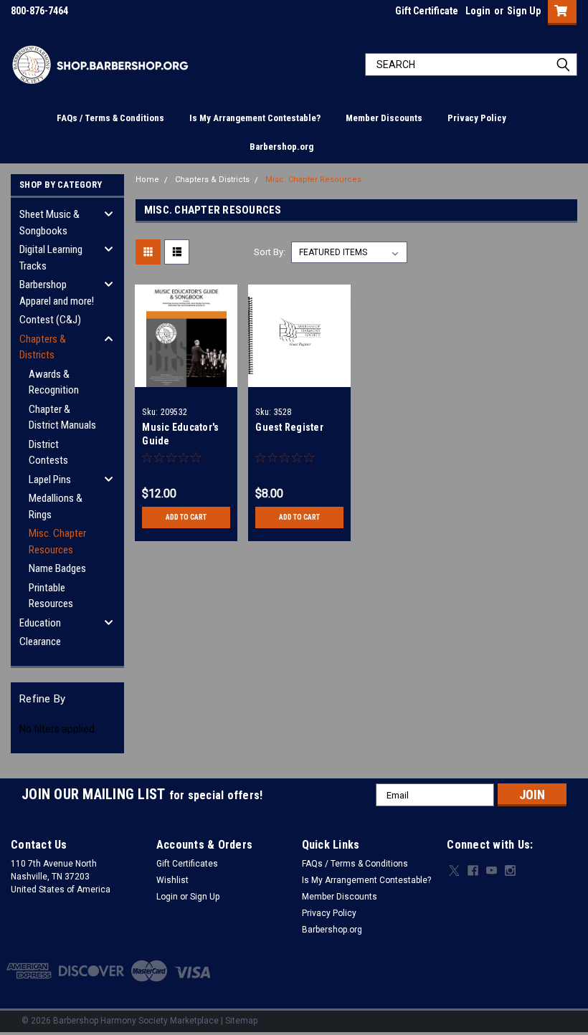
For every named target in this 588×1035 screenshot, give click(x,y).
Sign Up (524, 10)
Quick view (186, 376)
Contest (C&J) (50, 319)
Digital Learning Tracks (50, 257)
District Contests (48, 452)
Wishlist (172, 880)
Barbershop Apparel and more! (56, 292)
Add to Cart (186, 517)
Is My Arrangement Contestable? (255, 118)
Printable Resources (51, 596)
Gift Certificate (426, 10)
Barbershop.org (281, 146)
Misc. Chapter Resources (57, 541)
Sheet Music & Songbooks (49, 222)
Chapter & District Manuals (62, 417)
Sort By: (269, 252)
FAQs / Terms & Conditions (110, 118)
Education (40, 622)
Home (147, 179)
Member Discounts (384, 118)
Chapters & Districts (42, 347)
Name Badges (57, 568)
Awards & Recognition (54, 382)
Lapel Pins (50, 479)
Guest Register (289, 427)
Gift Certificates (187, 864)
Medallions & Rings (55, 506)
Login (477, 10)
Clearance (40, 641)
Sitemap (241, 1021)
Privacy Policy (476, 118)
